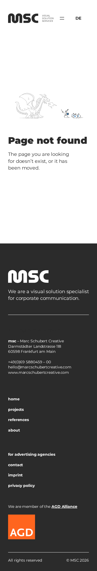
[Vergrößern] (82, 321)
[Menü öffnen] (62, 18)
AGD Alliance (64, 506)
